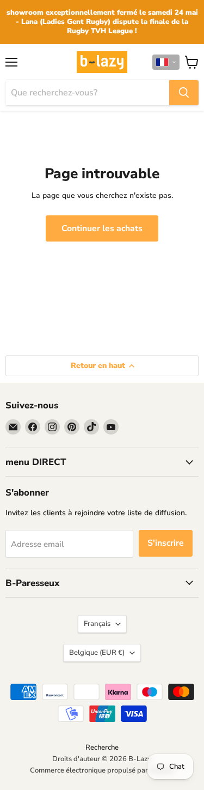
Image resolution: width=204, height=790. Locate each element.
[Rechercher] (184, 92)
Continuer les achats (102, 228)
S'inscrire (165, 543)
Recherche (102, 747)
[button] (166, 62)
